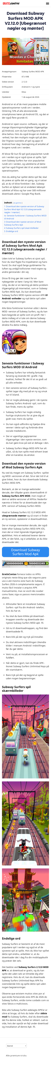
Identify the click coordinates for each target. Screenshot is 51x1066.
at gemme (17, 203)
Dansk (10, 1046)
